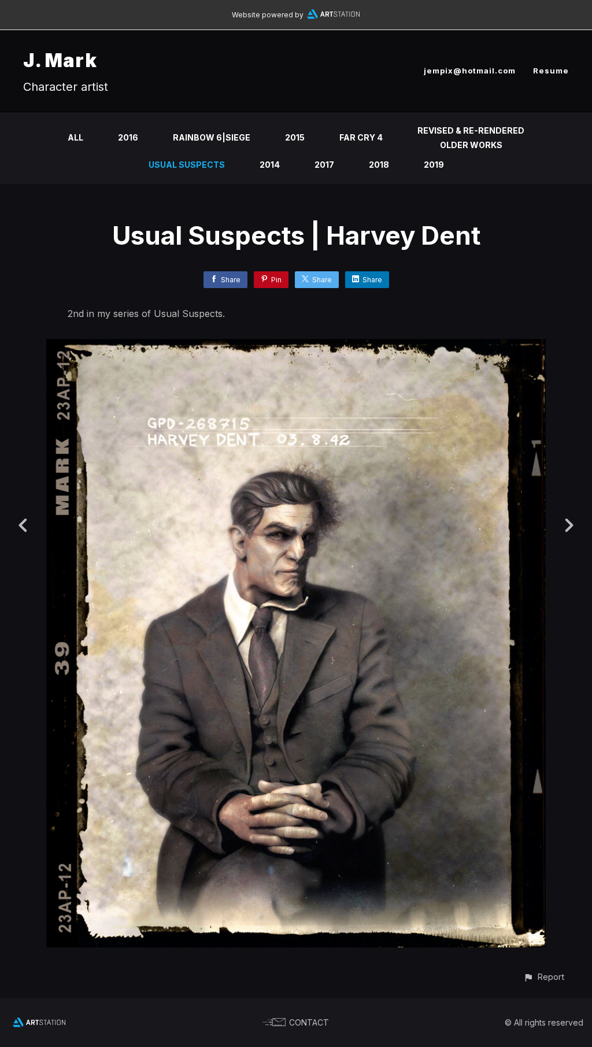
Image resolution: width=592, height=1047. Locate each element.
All (75, 137)
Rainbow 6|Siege (211, 137)
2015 (295, 137)
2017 (324, 164)
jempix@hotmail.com (470, 70)
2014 (270, 164)
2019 (434, 164)
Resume (551, 70)
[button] (544, 977)
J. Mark (60, 60)
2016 (128, 137)
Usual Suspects (187, 164)
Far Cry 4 (361, 137)
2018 (379, 164)
